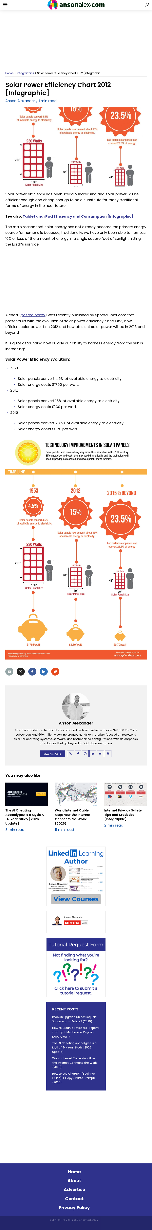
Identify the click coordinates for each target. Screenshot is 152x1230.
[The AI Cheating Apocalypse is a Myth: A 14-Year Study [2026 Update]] (26, 795)
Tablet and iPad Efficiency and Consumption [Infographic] (78, 216)
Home (9, 73)
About (74, 1181)
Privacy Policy (74, 1208)
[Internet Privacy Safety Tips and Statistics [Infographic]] (125, 794)
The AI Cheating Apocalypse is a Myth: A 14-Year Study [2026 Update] (24, 817)
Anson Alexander (20, 100)
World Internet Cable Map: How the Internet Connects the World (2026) (72, 817)
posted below (33, 315)
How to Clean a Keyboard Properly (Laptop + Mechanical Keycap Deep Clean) (75, 1032)
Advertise (74, 1190)
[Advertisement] (76, 41)
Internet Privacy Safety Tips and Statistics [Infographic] (123, 814)
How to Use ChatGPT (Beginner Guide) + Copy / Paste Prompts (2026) (74, 1078)
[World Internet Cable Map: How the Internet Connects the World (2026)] (76, 794)
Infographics (25, 73)
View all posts (53, 753)
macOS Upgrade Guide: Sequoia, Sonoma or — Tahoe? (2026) (74, 1019)
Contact (74, 1199)
